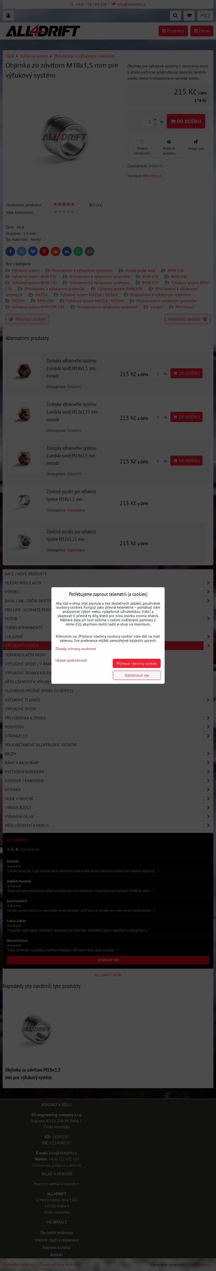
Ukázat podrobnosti (71, 660)
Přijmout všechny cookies (136, 663)
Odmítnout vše (137, 675)
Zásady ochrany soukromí (75, 648)
